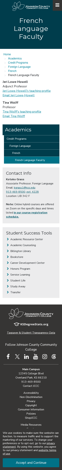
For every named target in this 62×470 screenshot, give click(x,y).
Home (7, 54)
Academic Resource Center (26, 239)
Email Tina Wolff (14, 116)
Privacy (31, 401)
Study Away (17, 286)
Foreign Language (19, 67)
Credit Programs (18, 62)
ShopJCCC (31, 418)
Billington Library (20, 251)
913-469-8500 (31, 382)
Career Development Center (27, 263)
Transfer (15, 292)
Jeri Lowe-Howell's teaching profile (27, 91)
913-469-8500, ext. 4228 (22, 192)
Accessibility (31, 393)
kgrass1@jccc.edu (24, 188)
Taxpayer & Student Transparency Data (31, 333)
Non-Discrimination (31, 397)
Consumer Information (31, 409)
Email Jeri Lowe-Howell (19, 95)
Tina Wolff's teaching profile (22, 112)
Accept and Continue (31, 462)
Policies (31, 414)
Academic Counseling (23, 245)
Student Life (17, 280)
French (12, 71)
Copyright (31, 405)
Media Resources (31, 425)
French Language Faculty (30, 160)
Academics (15, 58)
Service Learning (20, 275)
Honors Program (20, 269)
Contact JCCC (31, 386)
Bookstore (16, 257)
